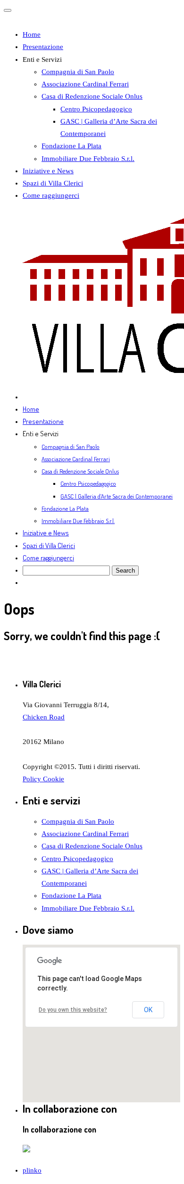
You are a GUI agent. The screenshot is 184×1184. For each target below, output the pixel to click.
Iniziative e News (48, 171)
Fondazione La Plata (71, 146)
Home (32, 34)
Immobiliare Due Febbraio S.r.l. (88, 158)
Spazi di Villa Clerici (53, 183)
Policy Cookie (43, 779)
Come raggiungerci (51, 195)
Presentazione (43, 47)
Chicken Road (44, 717)
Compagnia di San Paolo (78, 72)
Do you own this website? (73, 1009)
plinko (32, 1170)
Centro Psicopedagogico (96, 109)
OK (148, 1010)
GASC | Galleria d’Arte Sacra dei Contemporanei (116, 496)
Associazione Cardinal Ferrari (85, 84)
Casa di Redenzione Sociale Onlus (92, 96)
